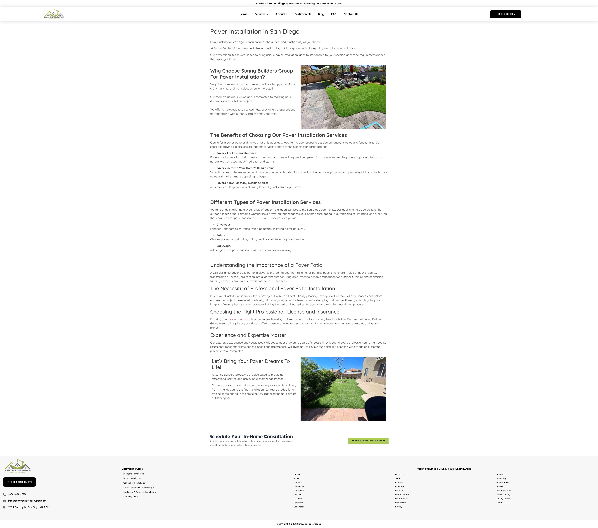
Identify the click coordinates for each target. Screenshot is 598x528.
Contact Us (351, 14)
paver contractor (240, 319)
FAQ (334, 14)
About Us (281, 14)
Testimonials (302, 14)
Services (260, 14)
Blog (321, 14)
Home (243, 14)
